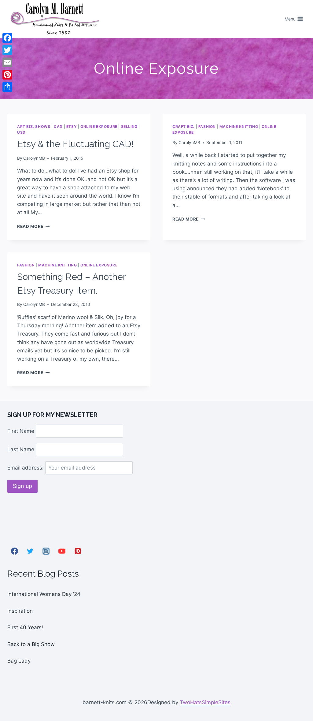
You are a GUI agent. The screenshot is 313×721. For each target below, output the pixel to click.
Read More (33, 226)
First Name (20, 431)
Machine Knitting (238, 126)
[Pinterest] (78, 551)
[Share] (7, 87)
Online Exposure (98, 126)
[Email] (7, 62)
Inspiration (20, 611)
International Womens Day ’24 (43, 594)
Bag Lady (19, 661)
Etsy (71, 126)
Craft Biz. (183, 126)
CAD (58, 126)
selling (129, 126)
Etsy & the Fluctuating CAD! (75, 144)
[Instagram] (46, 551)
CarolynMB (34, 158)
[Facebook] (14, 551)
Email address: (26, 468)
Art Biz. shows (33, 126)
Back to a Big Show (31, 644)
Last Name (20, 449)
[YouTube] (62, 551)
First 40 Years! (25, 627)
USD (21, 132)
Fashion (207, 126)
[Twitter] (30, 551)
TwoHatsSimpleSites (205, 702)
